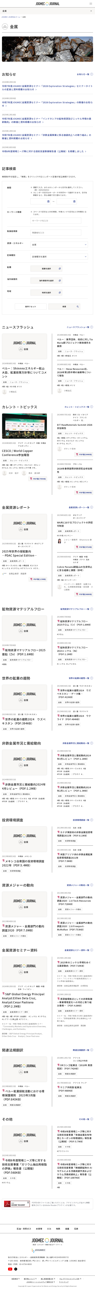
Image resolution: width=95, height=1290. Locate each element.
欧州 (75, 414)
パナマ (82, 559)
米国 (79, 827)
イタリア (84, 414)
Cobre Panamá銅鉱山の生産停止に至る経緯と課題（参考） (74, 568)
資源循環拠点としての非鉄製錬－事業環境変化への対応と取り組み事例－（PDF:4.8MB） (74, 1002)
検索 (64, 306)
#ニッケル (14, 468)
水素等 (39, 1228)
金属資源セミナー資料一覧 (77, 950)
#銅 (3, 386)
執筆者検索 (12, 231)
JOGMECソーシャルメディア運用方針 (40, 1282)
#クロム (60, 634)
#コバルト (29, 465)
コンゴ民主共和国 (80, 1060)
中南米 (20, 363)
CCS (49, 1228)
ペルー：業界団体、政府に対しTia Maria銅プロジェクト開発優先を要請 (75, 343)
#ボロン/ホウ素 (25, 468)
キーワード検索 (14, 211)
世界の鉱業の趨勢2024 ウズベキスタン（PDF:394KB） (24, 721)
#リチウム (61, 443)
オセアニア (38, 543)
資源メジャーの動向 (18, 936)
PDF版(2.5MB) (38, 580)
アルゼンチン (23, 446)
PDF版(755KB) (38, 479)
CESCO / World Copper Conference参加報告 (17, 453)
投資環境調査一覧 (81, 819)
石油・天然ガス (24, 1228)
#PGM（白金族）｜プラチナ (13, 801)
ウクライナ (28, 543)
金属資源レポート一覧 (79, 507)
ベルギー (76, 420)
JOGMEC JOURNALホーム (10, 17)
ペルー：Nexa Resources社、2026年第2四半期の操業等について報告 (74, 372)
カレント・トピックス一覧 (77, 406)
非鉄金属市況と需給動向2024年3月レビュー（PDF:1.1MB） (74, 757)
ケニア (84, 1083)
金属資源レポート (17, 561)
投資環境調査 (15, 871)
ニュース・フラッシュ (19, 382)
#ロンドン (84, 481)
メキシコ (28, 856)
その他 (12, 1178)
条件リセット (30, 306)
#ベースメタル (12, 565)
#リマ (19, 386)
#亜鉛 (67, 385)
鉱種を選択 (46, 268)
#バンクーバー (71, 580)
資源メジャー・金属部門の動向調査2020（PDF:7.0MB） (23, 928)
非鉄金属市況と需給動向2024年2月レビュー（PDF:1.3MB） (74, 789)
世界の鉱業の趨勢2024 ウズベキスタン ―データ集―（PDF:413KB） (74, 694)
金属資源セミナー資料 (19, 1012)
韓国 (81, 556)
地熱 (58, 1228)
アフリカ (76, 1058)
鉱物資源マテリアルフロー (21, 660)
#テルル (5, 468)
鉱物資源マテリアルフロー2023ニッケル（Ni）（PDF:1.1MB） (72, 651)
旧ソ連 (20, 543)
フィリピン (27, 989)
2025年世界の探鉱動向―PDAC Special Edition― (19, 553)
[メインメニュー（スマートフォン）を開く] (91, 3)
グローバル (77, 464)
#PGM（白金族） (39, 798)
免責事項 (16, 1279)
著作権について (30, 1279)
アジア (20, 443)
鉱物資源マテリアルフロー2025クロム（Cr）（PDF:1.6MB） (74, 623)
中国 (38, 443)
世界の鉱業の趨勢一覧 (79, 678)
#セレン (37, 465)
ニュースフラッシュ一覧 (78, 327)
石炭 (76, 1228)
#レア (68, 443)
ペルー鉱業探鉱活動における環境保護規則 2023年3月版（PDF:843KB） (23, 1095)
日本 (20, 989)
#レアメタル (71, 664)
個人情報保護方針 (48, 1279)
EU (79, 414)
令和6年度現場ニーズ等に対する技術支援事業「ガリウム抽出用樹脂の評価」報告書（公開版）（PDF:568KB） (24, 1166)
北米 (87, 559)
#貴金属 (26, 565)
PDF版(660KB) (84, 594)
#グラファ (23, 1019)
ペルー (27, 363)
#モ (33, 468)
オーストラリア (24, 546)
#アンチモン (19, 465)
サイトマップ (64, 1282)
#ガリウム (61, 440)
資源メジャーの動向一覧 (78, 885)
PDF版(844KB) (84, 455)
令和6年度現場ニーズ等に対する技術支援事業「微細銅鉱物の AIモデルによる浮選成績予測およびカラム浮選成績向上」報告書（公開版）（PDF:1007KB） (74, 1171)
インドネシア (29, 443)
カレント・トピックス (19, 460)
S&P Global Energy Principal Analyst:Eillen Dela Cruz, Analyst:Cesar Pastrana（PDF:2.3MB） (23, 1000)
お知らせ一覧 (83, 74)
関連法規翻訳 (15, 1105)
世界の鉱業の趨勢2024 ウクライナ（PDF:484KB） (74, 717)
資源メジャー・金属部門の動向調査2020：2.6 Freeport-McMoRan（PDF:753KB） (74, 926)
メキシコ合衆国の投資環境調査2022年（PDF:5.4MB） (23, 863)
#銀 (62, 355)
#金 (7, 386)
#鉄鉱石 (68, 355)
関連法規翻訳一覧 (81, 1050)
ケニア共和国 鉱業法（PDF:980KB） (69, 1089)
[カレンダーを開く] (48, 201)
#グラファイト (26, 568)
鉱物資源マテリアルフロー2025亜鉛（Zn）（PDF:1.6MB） (24, 652)
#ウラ (36, 568)
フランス (83, 417)
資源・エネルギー (15, 243)
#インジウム (83, 438)
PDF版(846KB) (84, 493)
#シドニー (68, 535)
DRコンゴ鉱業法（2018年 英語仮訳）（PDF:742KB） (74, 1066)
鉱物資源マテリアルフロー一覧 (74, 608)
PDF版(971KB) (84, 547)
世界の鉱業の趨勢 (17, 729)
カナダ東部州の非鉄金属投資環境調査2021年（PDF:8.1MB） (75, 834)
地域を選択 (46, 292)
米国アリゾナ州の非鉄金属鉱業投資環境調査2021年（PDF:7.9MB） (75, 858)
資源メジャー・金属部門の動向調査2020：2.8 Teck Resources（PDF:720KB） (74, 901)
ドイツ (75, 417)
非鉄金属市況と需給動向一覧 (76, 743)
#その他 (13, 386)
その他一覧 (84, 1119)
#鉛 (62, 385)
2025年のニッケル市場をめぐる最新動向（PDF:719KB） (74, 964)
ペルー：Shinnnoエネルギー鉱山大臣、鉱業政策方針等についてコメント (24, 372)
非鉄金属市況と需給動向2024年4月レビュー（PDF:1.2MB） (24, 786)
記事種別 (11, 255)
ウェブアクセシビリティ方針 (70, 1279)
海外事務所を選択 (46, 280)
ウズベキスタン (30, 714)
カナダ (75, 562)
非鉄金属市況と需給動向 (20, 794)
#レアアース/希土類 (10, 1019)
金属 (4, 10)
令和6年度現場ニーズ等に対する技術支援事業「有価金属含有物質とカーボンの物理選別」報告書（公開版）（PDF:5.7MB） (74, 1136)
